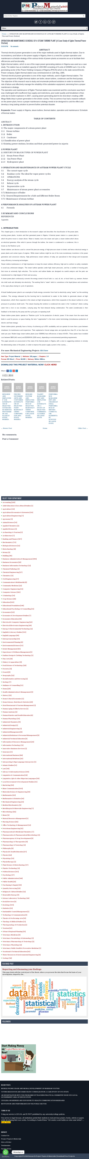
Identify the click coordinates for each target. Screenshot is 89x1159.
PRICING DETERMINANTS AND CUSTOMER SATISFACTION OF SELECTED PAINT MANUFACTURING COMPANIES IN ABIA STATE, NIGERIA (18, 406)
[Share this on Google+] (14, 371)
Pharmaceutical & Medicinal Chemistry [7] (18, 832)
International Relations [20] (13, 758)
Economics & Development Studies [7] (17, 615)
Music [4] (6, 815)
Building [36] (7, 556)
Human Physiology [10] (11, 719)
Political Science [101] (11, 872)
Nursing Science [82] (10, 822)
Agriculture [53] (9, 509)
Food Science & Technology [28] (14, 665)
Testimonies (5, 1145)
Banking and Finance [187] (12, 539)
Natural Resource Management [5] (15, 818)
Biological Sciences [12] (11, 546)
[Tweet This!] (11, 371)
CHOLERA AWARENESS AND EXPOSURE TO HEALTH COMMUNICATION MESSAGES (33, 1100)
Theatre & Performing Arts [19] (14, 918)
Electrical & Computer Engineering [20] (17, 622)
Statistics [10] (8, 908)
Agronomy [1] (8, 519)
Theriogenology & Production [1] (15, 925)
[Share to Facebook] (10, 375)
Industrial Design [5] (10, 725)
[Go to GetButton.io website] (5, 1156)
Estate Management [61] (12, 649)
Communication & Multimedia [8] (15, 582)
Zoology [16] (7, 958)
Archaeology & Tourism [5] (13, 532)
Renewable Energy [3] (11, 895)
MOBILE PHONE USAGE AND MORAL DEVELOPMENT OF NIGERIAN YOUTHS (30, 1088)
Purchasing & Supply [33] (12, 885)
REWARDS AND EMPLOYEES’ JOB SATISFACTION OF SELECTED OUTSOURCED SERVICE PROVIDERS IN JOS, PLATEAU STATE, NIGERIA (7, 406)
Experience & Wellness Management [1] (17, 652)
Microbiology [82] (9, 812)
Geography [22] (8, 675)
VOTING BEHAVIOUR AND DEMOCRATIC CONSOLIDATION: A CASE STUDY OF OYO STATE (35, 1092)
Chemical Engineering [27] (12, 572)
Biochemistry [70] (9, 542)
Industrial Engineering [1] (12, 729)
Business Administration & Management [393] (20, 559)
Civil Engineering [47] (11, 579)
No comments (15, 46)
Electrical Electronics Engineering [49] (17, 625)
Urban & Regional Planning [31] (14, 931)
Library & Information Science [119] (16, 772)
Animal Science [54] (10, 522)
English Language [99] (11, 635)
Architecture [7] (9, 536)
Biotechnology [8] (9, 549)
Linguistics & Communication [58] (15, 775)
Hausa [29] (7, 689)
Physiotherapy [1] (9, 862)
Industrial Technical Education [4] (15, 739)
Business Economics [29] (12, 562)
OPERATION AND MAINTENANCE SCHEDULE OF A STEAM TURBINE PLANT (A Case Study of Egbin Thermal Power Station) (43, 42)
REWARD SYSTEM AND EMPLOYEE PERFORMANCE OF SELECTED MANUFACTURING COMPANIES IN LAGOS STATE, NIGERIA (30, 405)
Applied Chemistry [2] (11, 526)
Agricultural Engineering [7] (13, 516)
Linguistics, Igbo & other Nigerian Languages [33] (21, 778)
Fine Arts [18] (8, 659)
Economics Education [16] (12, 619)
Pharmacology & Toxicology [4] (14, 845)
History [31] (7, 695)
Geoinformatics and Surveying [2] (15, 679)
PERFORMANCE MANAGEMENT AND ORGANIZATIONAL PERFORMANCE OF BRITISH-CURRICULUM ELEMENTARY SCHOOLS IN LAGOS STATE (53, 408)
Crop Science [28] (9, 599)
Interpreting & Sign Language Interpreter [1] (19, 762)
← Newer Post (6, 428)
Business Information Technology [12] (17, 565)
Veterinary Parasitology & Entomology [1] (18, 938)
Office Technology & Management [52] (17, 825)
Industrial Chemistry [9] (12, 722)
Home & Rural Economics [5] (13, 699)
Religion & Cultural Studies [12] (14, 892)
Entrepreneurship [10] (11, 639)
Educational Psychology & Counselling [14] (18, 609)
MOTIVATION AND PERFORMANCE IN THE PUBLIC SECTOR (23, 1104)
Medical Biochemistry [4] (12, 805)
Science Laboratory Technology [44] (16, 898)
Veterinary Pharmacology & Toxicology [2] (18, 941)
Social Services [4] (9, 901)
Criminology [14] (9, 595)
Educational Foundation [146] (13, 605)
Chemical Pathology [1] (11, 569)
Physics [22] (7, 855)
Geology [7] (7, 682)
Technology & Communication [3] (15, 915)
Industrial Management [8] (12, 732)
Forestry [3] (7, 669)
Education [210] (8, 602)
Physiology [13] (8, 858)
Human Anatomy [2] (10, 712)
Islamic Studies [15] (10, 765)
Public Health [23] (9, 882)
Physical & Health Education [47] (15, 852)
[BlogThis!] (5, 375)
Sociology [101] (8, 905)
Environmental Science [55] (13, 645)
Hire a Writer (6, 1142)
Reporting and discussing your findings (21, 969)
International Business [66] (13, 755)
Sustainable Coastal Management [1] (16, 911)
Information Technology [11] (13, 745)
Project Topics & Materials (11, 1139)
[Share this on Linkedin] (17, 371)
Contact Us (5, 1135)
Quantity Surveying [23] (11, 888)
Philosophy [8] (8, 848)
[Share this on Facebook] (7, 371)
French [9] (6, 672)
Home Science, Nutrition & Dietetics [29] (18, 702)
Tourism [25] (7, 928)
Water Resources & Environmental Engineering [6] (22, 955)
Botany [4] (6, 552)
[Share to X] (8, 375)
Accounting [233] (9, 502)
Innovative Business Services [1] (15, 748)
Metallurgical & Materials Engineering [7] (18, 808)
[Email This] (3, 375)
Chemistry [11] (8, 576)
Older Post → (83, 428)
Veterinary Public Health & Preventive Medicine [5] (22, 948)
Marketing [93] (8, 785)
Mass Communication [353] (13, 788)
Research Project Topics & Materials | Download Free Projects (51, 1156)
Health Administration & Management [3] (18, 692)
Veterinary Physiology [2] (12, 945)
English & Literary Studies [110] (14, 632)
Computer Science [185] (11, 592)
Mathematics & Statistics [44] (13, 798)
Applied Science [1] (10, 529)
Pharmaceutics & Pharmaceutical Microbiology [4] (21, 835)
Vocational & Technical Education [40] (16, 951)
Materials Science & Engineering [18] (16, 792)
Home (4, 34)
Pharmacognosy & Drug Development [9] (18, 838)
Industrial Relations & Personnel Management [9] (21, 735)
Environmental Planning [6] (13, 642)
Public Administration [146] (13, 878)
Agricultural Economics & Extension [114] (18, 512)
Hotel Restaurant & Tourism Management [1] (19, 705)
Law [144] (6, 768)
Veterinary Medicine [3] (11, 935)
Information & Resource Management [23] (18, 742)
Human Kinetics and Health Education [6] (18, 715)
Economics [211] (8, 612)
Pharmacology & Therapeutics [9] (15, 842)
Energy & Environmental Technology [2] (18, 629)
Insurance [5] (8, 752)
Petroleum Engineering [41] (13, 828)
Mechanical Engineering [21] (13, 802)
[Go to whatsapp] (5, 1152)
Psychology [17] (8, 875)
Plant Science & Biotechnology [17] (15, 865)
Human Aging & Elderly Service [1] (15, 709)
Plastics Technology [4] (11, 868)
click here (44, 350)
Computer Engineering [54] (13, 589)
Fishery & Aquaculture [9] (12, 662)
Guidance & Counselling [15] (13, 685)
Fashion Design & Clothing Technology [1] (18, 655)
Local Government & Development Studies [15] (20, 782)
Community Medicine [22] (12, 586)
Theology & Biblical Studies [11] (14, 922)
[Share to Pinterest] (12, 375)
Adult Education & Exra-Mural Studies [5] (18, 506)
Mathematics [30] (9, 795)
